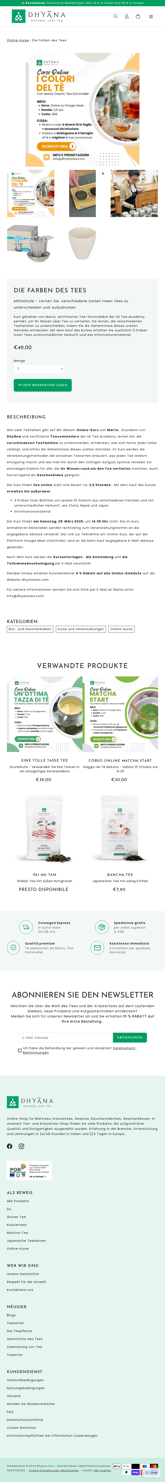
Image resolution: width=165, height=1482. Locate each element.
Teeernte (15, 1355)
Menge (19, 361)
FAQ (10, 1412)
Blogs (11, 1315)
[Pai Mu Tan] (44, 842)
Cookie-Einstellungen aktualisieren (54, 1470)
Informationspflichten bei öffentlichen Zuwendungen (52, 1436)
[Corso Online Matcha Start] (120, 729)
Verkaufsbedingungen (25, 1380)
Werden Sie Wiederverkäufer (31, 1404)
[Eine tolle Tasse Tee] (44, 729)
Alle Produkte (18, 1201)
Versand (14, 1396)
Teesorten (15, 1323)
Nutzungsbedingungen (26, 1388)
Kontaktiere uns (20, 1290)
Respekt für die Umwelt (26, 1282)
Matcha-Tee (17, 1233)
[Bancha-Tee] (120, 842)
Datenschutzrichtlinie (25, 1420)
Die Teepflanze (19, 1331)
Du (9, 1209)
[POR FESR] (29, 1179)
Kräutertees (17, 1225)
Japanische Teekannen (26, 1241)
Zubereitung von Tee (24, 1347)
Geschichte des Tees (25, 1339)
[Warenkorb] (138, 16)
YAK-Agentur (102, 1470)
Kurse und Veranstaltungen (81, 629)
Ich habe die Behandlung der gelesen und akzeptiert (80, 1050)
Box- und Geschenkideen (30, 629)
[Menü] (151, 16)
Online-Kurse (18, 40)
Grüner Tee (16, 1217)
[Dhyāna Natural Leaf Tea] (39, 16)
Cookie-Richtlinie (21, 1428)
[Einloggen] (127, 16)
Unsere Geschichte (23, 1274)
